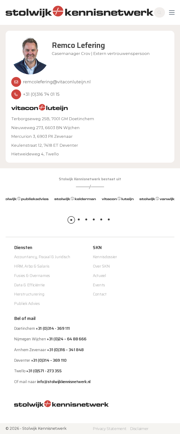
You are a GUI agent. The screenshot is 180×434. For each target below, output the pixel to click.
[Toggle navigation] (171, 12)
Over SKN (101, 266)
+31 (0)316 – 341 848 (65, 350)
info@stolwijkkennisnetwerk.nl (63, 382)
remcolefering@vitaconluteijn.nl (57, 81)
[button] (71, 220)
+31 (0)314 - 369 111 (53, 328)
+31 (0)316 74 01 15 (41, 94)
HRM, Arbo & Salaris (31, 266)
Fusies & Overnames (32, 276)
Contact (100, 294)
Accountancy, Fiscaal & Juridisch (42, 257)
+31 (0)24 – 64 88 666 (66, 339)
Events (99, 285)
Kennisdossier (105, 257)
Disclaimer (139, 428)
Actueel (99, 276)
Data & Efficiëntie (29, 285)
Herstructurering (29, 294)
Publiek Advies (27, 303)
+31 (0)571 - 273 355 (43, 371)
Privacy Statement (109, 428)
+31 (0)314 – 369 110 (49, 360)
